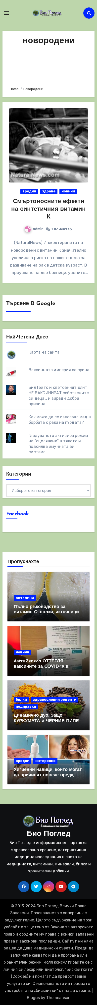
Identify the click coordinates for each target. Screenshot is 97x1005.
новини (68, 191)
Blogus (33, 997)
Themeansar (57, 997)
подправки (26, 706)
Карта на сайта (44, 352)
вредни (29, 191)
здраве (48, 191)
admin (38, 229)
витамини (25, 598)
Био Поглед (48, 834)
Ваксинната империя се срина (59, 369)
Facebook (17, 514)
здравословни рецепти (54, 700)
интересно (45, 761)
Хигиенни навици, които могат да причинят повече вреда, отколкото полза (48, 775)
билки (21, 700)
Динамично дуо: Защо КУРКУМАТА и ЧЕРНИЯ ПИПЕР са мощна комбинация (48, 721)
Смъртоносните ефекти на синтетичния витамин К (48, 209)
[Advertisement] (48, 64)
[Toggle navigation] (6, 13)
